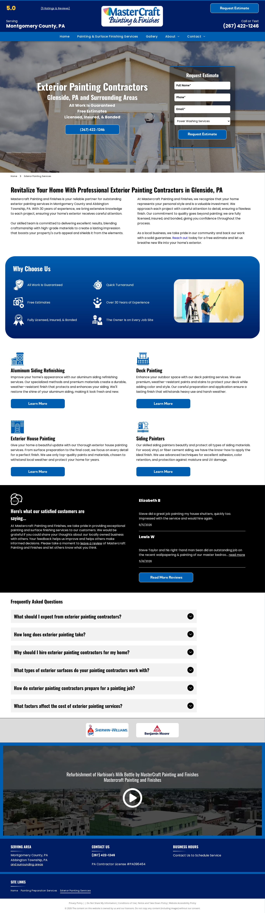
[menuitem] (64, 36)
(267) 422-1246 (241, 26)
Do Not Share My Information (101, 903)
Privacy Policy (76, 903)
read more (237, 555)
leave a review (91, 543)
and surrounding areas (27, 864)
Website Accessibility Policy (182, 903)
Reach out (180, 238)
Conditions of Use (127, 903)
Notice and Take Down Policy (152, 903)
